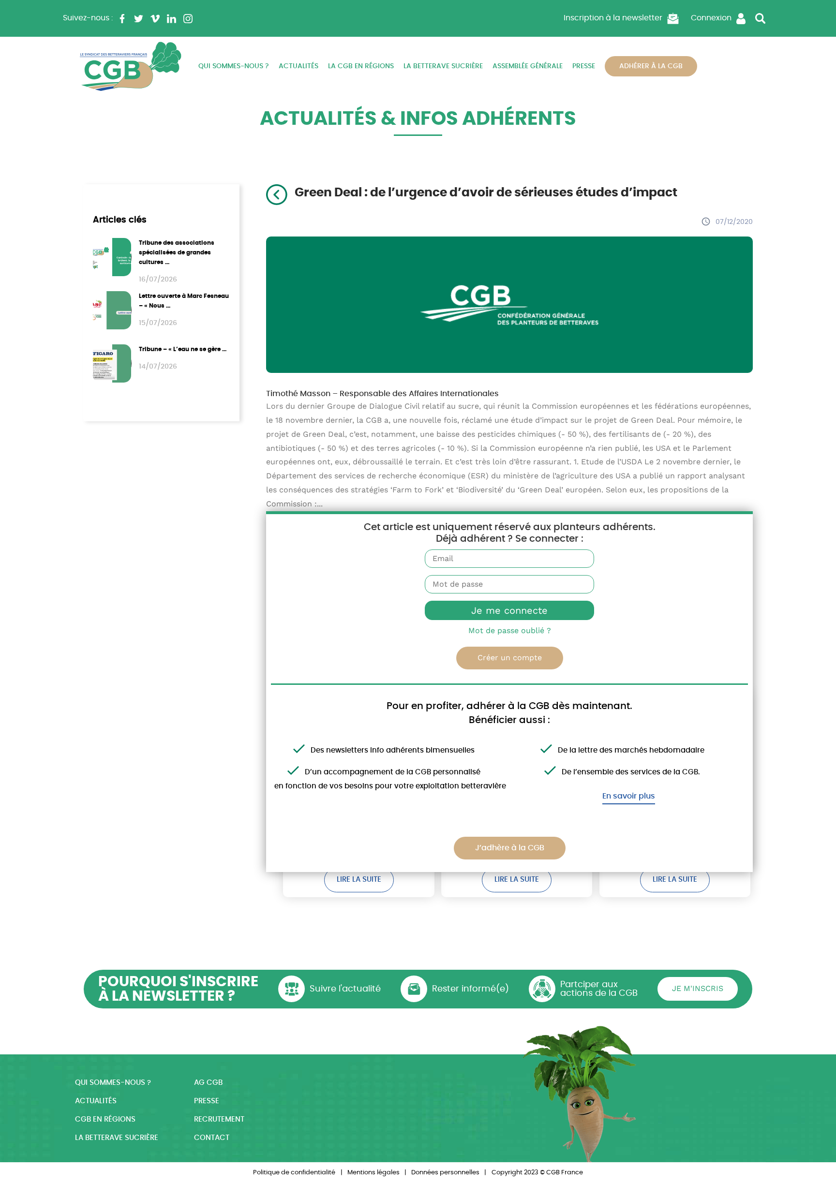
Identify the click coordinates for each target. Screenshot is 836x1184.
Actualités (298, 66)
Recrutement (219, 1119)
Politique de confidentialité (294, 1172)
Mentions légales (373, 1172)
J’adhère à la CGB (509, 848)
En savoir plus (628, 796)
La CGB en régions (361, 66)
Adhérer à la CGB (651, 66)
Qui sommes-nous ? (233, 66)
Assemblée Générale (528, 66)
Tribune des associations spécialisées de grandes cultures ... (176, 252)
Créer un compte (510, 657)
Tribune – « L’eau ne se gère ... (182, 349)
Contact (211, 1137)
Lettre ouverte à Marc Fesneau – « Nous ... (184, 301)
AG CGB (208, 1082)
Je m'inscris (697, 988)
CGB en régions (105, 1119)
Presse (583, 66)
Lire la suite (359, 879)
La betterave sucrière (443, 66)
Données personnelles (445, 1172)
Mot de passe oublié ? (509, 630)
